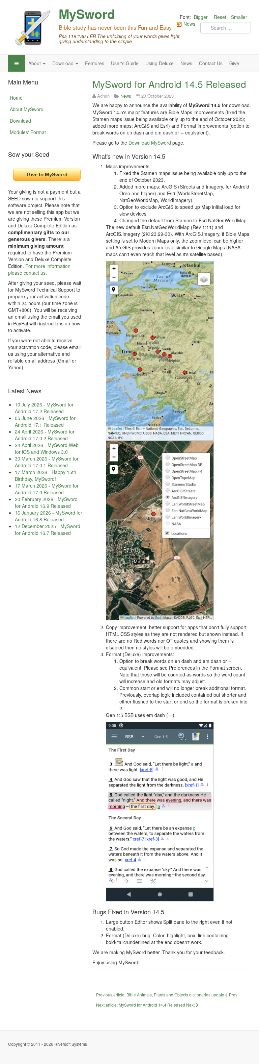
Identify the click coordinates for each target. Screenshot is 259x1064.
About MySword (27, 109)
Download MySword (149, 142)
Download (63, 63)
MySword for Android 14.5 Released (169, 84)
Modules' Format (28, 132)
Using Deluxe (159, 63)
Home (16, 97)
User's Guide (125, 63)
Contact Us (211, 63)
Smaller (239, 17)
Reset (220, 17)
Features (94, 63)
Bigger (201, 17)
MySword (87, 13)
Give (234, 63)
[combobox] (225, 27)
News (186, 63)
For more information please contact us (39, 269)
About (35, 63)
